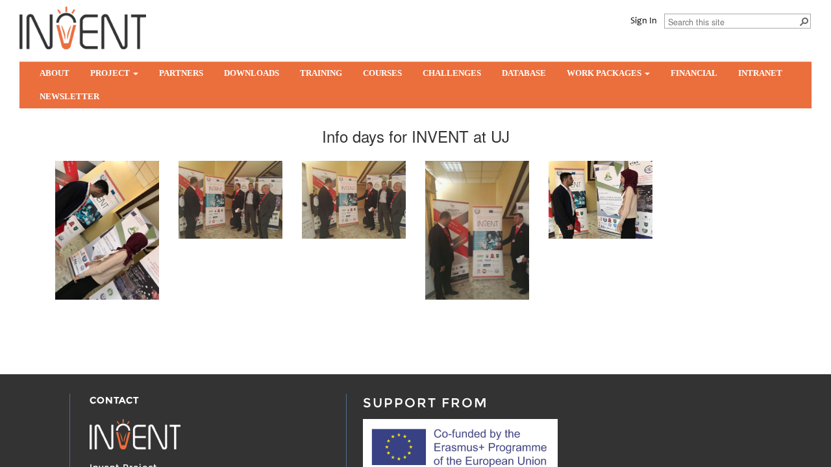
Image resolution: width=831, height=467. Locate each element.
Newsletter (69, 96)
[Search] (803, 20)
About (54, 73)
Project (111, 73)
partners (181, 73)
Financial (694, 73)
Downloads (251, 73)
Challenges (452, 73)
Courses (382, 73)
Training (321, 73)
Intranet (760, 73)
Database (524, 73)
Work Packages (605, 73)
